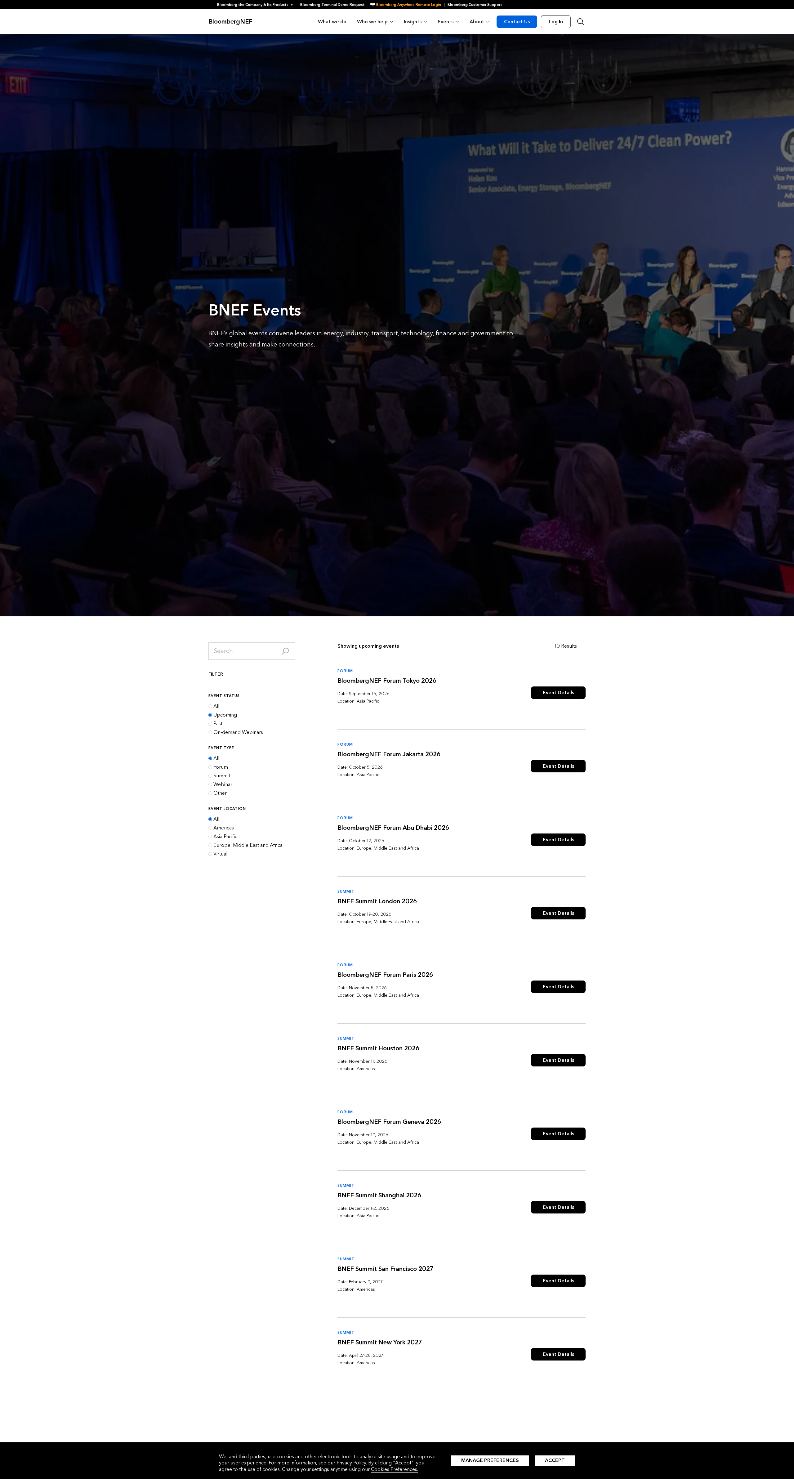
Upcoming (225, 715)
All (216, 706)
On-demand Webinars (238, 732)
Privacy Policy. (352, 1462)
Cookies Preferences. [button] (394, 1469)
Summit (221, 776)
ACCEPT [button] (555, 1460)
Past (217, 724)
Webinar (222, 784)
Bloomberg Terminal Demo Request (332, 5)
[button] (257, 5)
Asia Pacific (225, 836)
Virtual (220, 854)
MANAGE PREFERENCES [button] (490, 1460)
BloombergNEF (230, 22)
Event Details (558, 692)
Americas (223, 828)
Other (220, 793)
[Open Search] (581, 21)
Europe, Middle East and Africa (248, 845)
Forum (220, 767)
